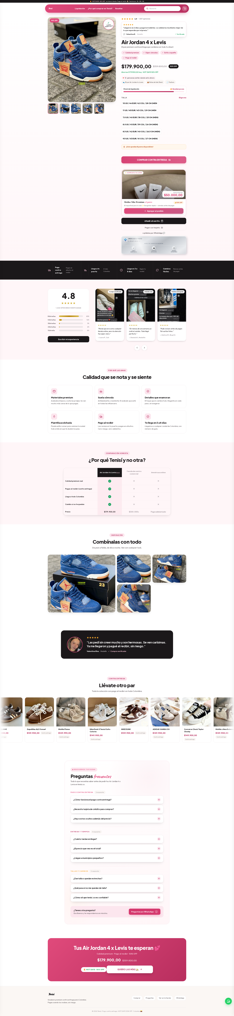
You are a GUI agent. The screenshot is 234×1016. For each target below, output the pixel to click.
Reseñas (118, 8)
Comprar (137, 998)
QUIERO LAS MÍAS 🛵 (128, 969)
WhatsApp (180, 998)
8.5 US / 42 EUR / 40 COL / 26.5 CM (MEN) (141, 131)
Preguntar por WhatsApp (144, 912)
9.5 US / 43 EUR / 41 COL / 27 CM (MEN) (140, 138)
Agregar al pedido (155, 211)
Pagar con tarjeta (152, 228)
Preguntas (150, 998)
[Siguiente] (144, 347)
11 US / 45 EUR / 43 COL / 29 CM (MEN (139, 110)
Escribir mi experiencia (68, 339)
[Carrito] (184, 8)
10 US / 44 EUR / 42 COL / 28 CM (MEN (140, 103)
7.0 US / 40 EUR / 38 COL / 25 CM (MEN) (140, 117)
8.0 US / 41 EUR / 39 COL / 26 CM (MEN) (140, 124)
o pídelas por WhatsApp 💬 (154, 233)
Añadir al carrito (152, 221)
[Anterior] (137, 347)
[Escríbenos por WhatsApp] (228, 1001)
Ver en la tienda (165, 998)
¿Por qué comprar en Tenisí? (100, 8)
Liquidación (80, 8)
